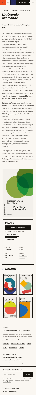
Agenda (29, 344)
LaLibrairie (12, 239)
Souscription (13, 348)
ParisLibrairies (13, 235)
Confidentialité (7, 360)
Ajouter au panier (18, 227)
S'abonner (28, 374)
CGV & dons (18, 360)
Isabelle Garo (21, 25)
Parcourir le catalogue (9, 391)
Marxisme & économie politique (21, 11)
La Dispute (6, 344)
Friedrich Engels (8, 25)
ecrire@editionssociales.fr (11, 340)
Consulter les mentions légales (12, 357)
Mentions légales (7, 382)
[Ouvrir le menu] (33, 2)
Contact (21, 348)
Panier (5, 348)
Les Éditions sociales (18, 344)
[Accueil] (8, 2)
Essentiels (6, 11)
